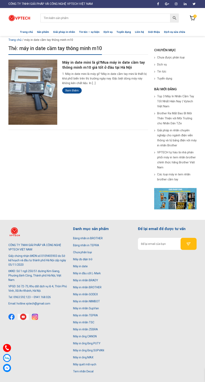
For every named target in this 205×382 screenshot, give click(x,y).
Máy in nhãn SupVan (86, 308)
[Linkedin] (185, 3)
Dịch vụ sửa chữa (174, 31)
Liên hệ (139, 31)
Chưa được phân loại (171, 57)
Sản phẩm (43, 31)
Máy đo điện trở (82, 259)
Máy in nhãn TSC (83, 322)
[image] (32, 92)
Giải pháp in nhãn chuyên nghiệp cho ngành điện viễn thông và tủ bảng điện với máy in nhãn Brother (177, 138)
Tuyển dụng (124, 31)
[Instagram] (176, 3)
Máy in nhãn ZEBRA (85, 329)
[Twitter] (194, 3)
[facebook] (158, 3)
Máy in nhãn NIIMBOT (86, 301)
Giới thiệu (154, 31)
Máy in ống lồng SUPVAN (88, 350)
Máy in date (80, 266)
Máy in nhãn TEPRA (85, 315)
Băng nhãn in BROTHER (88, 238)
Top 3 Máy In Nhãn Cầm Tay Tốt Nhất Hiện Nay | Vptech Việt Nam (175, 101)
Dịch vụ (108, 31)
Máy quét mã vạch (84, 364)
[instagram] (35, 317)
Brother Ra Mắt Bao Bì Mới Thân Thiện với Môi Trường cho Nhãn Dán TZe (174, 118)
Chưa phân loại (82, 252)
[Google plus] (167, 3)
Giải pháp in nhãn (64, 31)
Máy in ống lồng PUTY (86, 343)
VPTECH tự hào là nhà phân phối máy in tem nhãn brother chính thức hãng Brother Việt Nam (176, 160)
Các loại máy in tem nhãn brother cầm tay (173, 177)
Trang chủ (26, 31)
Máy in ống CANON (85, 336)
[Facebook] (11, 317)
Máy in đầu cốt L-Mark (87, 273)
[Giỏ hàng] (193, 18)
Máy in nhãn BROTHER (87, 287)
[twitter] (23, 317)
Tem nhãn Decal (83, 371)
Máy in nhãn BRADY (85, 280)
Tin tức (161, 71)
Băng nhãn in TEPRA (86, 245)
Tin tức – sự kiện (89, 31)
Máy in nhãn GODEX (85, 294)
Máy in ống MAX (83, 357)
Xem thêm (72, 90)
